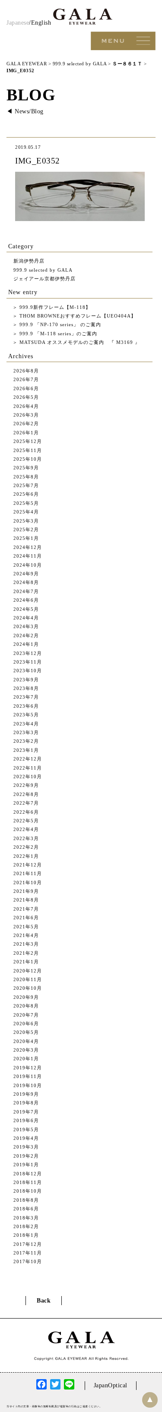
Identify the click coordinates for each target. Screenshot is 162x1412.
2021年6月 (26, 917)
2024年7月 (26, 591)
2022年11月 (27, 767)
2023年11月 (27, 661)
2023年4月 (26, 723)
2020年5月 (26, 1032)
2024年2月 (26, 635)
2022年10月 (27, 776)
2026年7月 (26, 379)
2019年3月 (26, 1146)
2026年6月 (26, 388)
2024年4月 (26, 617)
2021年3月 (26, 944)
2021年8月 (26, 899)
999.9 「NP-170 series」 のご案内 (59, 324)
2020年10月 (27, 988)
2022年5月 (26, 820)
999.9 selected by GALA (43, 270)
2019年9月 (26, 1094)
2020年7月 (26, 1014)
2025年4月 (26, 511)
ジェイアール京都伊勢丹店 (44, 278)
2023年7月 (26, 697)
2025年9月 (26, 467)
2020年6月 (26, 1023)
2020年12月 (27, 970)
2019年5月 (26, 1129)
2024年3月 (26, 626)
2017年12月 (27, 1244)
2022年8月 (26, 794)
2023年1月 (26, 750)
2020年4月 (26, 1041)
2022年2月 (26, 847)
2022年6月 (26, 812)
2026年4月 (26, 406)
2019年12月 (27, 1067)
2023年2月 (26, 741)
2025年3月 (26, 520)
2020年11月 (27, 979)
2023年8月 (26, 688)
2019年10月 (27, 1085)
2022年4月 (26, 829)
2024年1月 (26, 644)
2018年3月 (26, 1217)
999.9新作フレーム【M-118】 (54, 307)
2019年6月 (26, 1120)
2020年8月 (26, 1005)
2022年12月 (27, 758)
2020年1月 (26, 1058)
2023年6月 (26, 706)
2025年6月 (26, 494)
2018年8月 (26, 1200)
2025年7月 (26, 485)
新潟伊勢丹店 (28, 260)
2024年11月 (27, 555)
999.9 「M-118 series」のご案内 (57, 333)
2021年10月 (27, 882)
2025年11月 (27, 450)
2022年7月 (26, 802)
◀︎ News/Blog (25, 111)
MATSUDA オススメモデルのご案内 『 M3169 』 (79, 342)
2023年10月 (27, 670)
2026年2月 (26, 423)
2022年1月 (26, 856)
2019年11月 (27, 1076)
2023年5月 (26, 714)
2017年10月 (27, 1261)
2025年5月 (26, 503)
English (41, 22)
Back (44, 1300)
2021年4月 (26, 935)
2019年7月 (26, 1111)
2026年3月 (26, 414)
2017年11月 (27, 1252)
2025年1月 (26, 538)
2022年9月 (26, 785)
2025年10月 (27, 459)
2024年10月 (27, 565)
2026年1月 (26, 432)
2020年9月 (26, 997)
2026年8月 (26, 370)
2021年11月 (27, 873)
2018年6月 (26, 1208)
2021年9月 (26, 891)
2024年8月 (26, 582)
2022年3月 (26, 838)
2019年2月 (26, 1155)
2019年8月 (26, 1102)
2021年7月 (26, 908)
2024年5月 (26, 609)
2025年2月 (26, 529)
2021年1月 (26, 961)
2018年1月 (26, 1235)
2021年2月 (26, 953)
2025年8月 (26, 476)
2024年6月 (26, 600)
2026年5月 (26, 397)
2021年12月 (27, 864)
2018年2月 (26, 1226)
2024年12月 (27, 547)
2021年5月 (26, 926)
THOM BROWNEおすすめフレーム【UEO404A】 (77, 315)
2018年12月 (27, 1173)
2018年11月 (27, 1182)
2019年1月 (26, 1164)
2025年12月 (27, 441)
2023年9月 (26, 679)
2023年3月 (26, 732)
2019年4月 (26, 1138)
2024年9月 (26, 573)
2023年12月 (27, 653)
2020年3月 (26, 1050)
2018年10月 (27, 1191)
